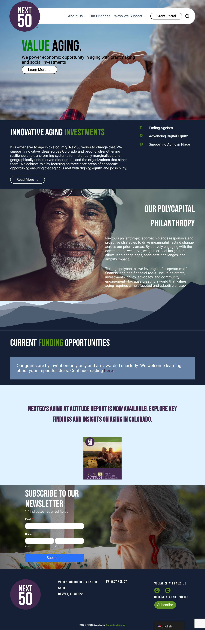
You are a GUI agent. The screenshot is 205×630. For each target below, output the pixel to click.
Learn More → (39, 70)
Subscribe (54, 558)
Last (57, 546)
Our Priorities (99, 16)
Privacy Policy (116, 581)
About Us (75, 16)
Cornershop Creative (115, 625)
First (27, 546)
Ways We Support (128, 16)
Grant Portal (166, 16)
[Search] (187, 16)
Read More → (28, 179)
